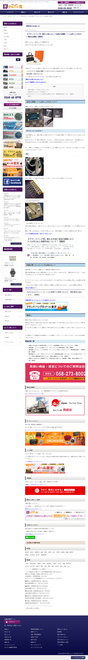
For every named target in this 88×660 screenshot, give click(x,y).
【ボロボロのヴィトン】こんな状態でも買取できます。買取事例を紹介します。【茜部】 (50, 94)
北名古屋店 (6, 36)
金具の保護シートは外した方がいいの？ (38, 89)
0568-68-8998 (65, 8)
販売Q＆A (7, 316)
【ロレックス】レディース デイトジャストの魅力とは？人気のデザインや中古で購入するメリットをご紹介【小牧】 (12, 232)
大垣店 (5, 42)
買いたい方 (51, 12)
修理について (34, 631)
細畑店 (5, 30)
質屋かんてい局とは (9, 332)
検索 (18, 59)
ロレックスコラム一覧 (36, 647)
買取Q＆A (7, 320)
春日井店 (6, 33)
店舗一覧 (64, 12)
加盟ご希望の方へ (8, 294)
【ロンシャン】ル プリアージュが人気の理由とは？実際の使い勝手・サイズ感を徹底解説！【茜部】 (12, 213)
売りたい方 (37, 12)
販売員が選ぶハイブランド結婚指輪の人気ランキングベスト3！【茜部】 (54, 345)
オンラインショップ (78, 12)
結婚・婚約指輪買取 (36, 634)
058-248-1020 (43, 588)
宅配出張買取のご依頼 (62, 642)
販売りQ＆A (34, 639)
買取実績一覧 (7, 639)
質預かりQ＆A (8, 311)
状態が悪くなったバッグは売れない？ (38, 92)
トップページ (9, 12)
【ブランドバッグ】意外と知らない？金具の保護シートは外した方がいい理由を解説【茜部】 (33, 16)
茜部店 (5, 27)
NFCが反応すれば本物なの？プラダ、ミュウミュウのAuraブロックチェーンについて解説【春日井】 (12, 239)
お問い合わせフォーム (62, 639)
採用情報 (7, 337)
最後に (29, 96)
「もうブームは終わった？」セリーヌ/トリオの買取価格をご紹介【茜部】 (51, 347)
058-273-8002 (44, 583)
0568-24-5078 (45, 593)
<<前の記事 (28, 608)
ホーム (5, 16)
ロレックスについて (36, 644)
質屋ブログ (6, 49)
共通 (5, 46)
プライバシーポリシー (9, 342)
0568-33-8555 (49, 598)
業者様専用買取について (10, 299)
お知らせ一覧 (7, 637)
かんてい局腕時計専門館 (10, 647)
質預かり (23, 12)
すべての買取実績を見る (16, 284)
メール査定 (60, 644)
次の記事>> (36, 608)
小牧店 (5, 39)
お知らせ (10, 16)
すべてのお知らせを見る (16, 243)
